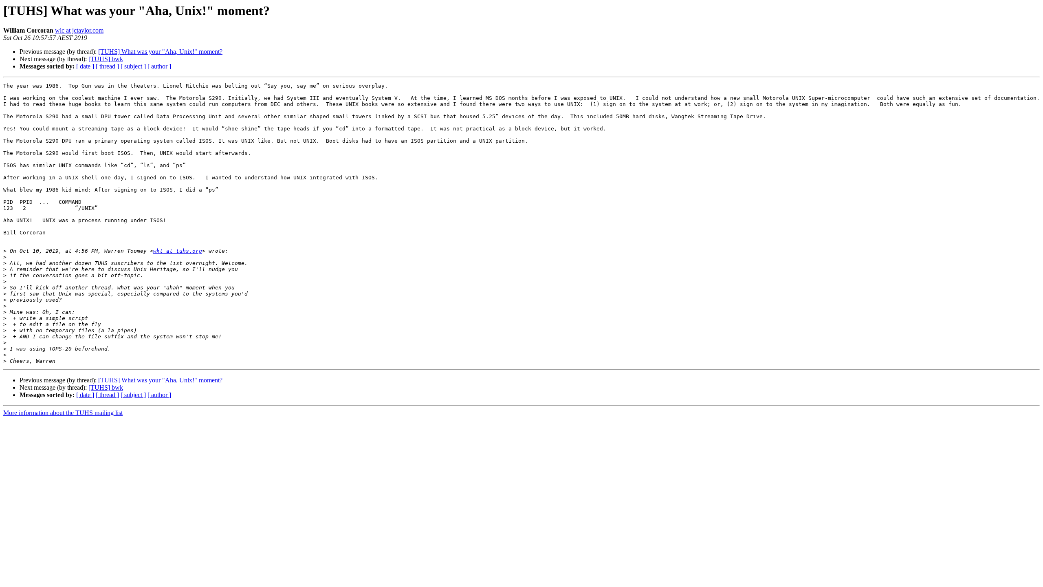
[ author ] (159, 66)
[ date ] (85, 66)
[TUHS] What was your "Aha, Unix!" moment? (160, 51)
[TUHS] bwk (105, 58)
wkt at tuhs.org (177, 251)
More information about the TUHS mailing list (63, 412)
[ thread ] (107, 66)
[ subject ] (133, 66)
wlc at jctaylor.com (79, 30)
